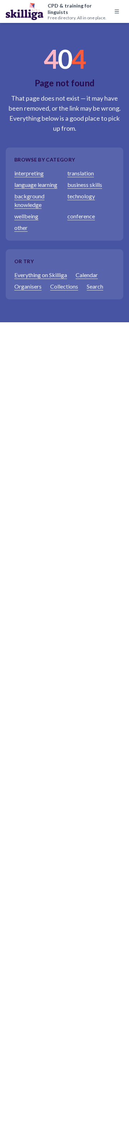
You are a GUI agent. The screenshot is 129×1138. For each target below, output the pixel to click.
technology (81, 196)
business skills (84, 184)
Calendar (87, 274)
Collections (64, 286)
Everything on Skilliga (40, 274)
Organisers (28, 286)
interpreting (29, 173)
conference (81, 216)
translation (80, 173)
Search (95, 286)
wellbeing (26, 216)
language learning (35, 184)
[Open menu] (116, 11)
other (21, 227)
